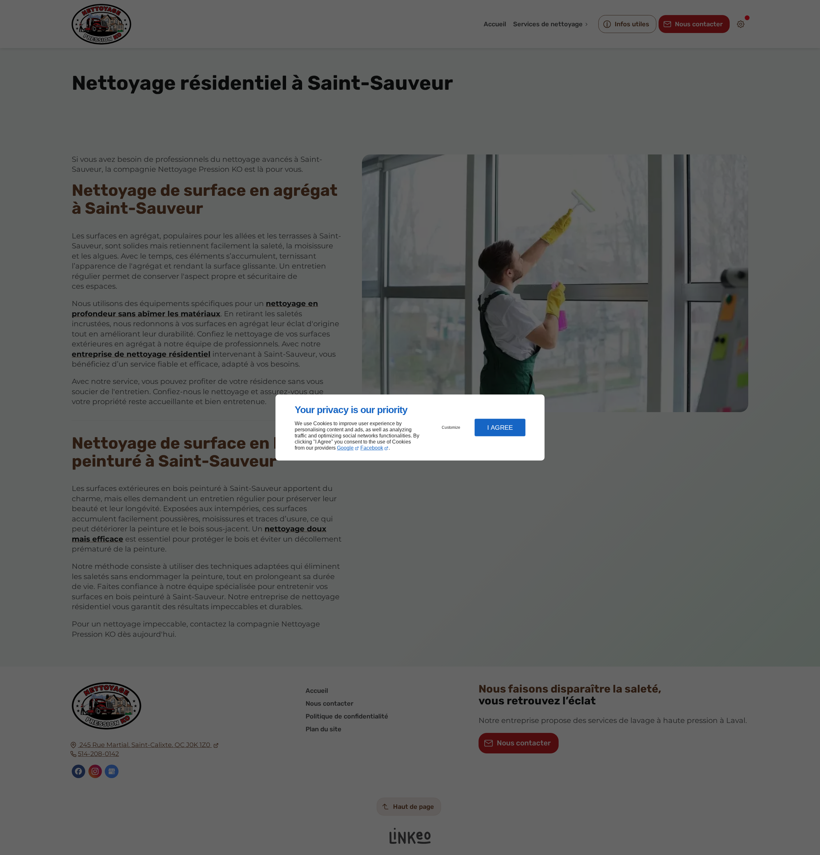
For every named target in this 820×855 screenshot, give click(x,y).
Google (345, 448)
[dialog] (410, 427)
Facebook (371, 448)
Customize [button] (451, 427)
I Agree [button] (500, 427)
